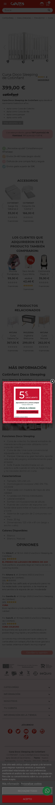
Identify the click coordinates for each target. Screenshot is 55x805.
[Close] (52, 381)
